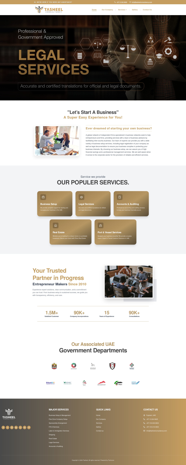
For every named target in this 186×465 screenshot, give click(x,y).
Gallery (135, 10)
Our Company (107, 10)
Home (94, 9)
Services (122, 10)
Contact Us (147, 10)
